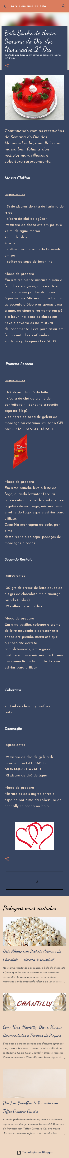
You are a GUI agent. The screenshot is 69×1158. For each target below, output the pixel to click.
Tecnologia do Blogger (37, 1152)
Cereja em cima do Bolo (28, 6)
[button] (7, 66)
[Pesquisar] (63, 6)
